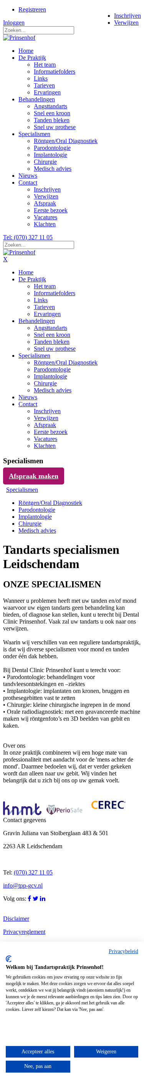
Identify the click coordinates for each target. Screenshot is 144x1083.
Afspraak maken (33, 476)
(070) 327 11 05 (33, 872)
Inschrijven (127, 15)
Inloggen (14, 22)
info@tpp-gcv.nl (23, 885)
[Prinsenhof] (19, 37)
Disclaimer (16, 918)
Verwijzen (126, 22)
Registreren (32, 9)
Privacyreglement (24, 931)
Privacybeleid (123, 951)
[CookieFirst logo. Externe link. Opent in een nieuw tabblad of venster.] (9, 958)
